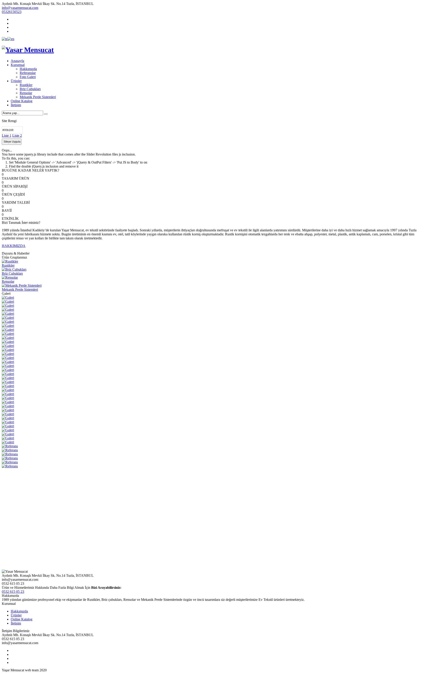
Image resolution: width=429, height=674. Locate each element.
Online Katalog (21, 101)
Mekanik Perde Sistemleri (38, 97)
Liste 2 (17, 135)
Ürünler (16, 81)
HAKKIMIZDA (13, 246)
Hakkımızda (28, 69)
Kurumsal (18, 65)
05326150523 (11, 12)
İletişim (16, 105)
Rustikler (26, 85)
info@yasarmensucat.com (20, 8)
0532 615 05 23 (13, 591)
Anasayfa (17, 61)
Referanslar (28, 73)
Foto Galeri (28, 77)
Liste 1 (6, 135)
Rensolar (26, 93)
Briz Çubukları (30, 89)
